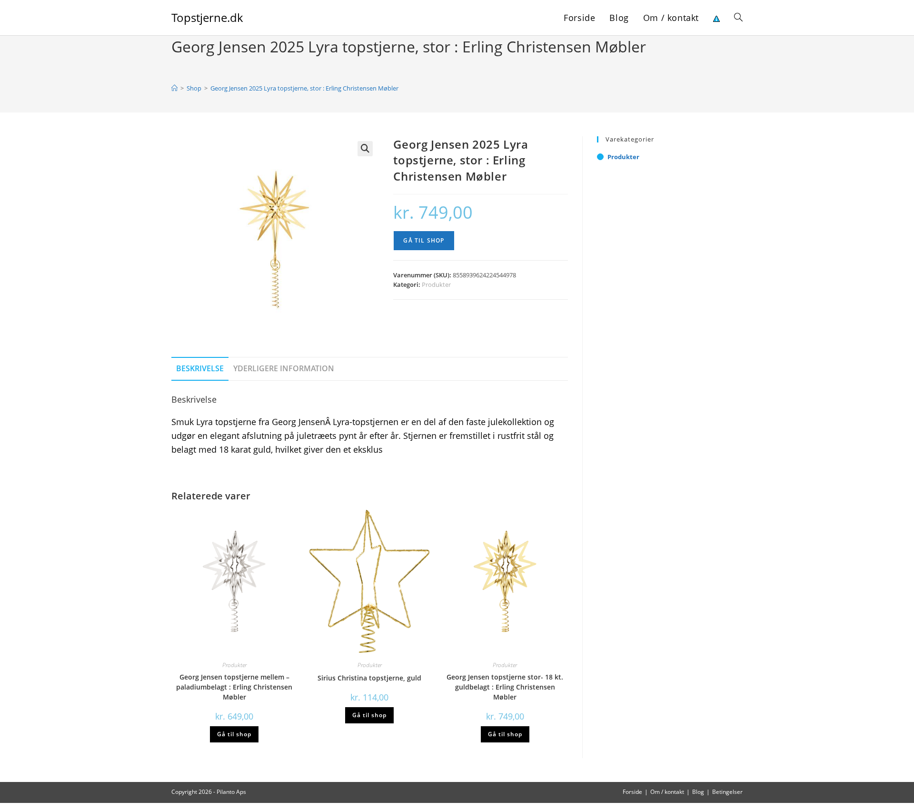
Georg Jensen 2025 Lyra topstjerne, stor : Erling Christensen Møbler (304, 88)
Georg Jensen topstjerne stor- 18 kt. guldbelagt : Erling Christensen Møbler (505, 686)
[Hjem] (174, 88)
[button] (365, 148)
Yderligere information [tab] (283, 368)
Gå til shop (423, 240)
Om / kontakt (667, 792)
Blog (698, 792)
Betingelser (727, 792)
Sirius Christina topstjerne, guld (369, 677)
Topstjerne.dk (207, 17)
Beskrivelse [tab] (200, 368)
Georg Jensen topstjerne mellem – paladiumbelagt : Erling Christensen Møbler (234, 686)
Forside (632, 792)
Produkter (436, 284)
